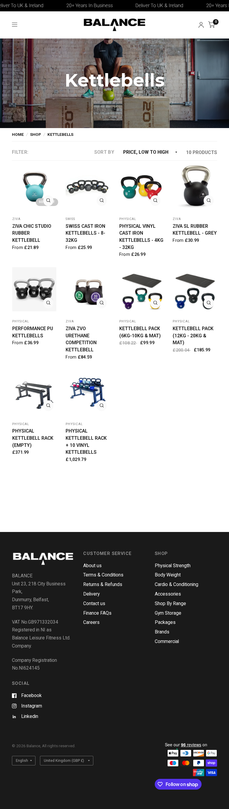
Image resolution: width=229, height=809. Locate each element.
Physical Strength (173, 565)
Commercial (167, 641)
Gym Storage (168, 613)
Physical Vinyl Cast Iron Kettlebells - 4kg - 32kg (141, 236)
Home (18, 134)
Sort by (104, 152)
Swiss (70, 219)
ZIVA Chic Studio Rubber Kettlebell (31, 233)
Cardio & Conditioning (176, 584)
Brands (162, 632)
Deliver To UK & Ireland (147, 5)
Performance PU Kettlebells (32, 332)
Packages (165, 622)
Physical (127, 219)
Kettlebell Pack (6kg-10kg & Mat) (140, 332)
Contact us (94, 603)
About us (92, 565)
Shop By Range (170, 603)
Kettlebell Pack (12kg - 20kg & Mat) (193, 335)
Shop (35, 134)
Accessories (168, 594)
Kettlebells (60, 134)
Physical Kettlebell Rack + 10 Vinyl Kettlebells (86, 441)
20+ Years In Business (76, 5)
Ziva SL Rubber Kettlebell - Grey (195, 229)
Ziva (16, 219)
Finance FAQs (97, 613)
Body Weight (168, 575)
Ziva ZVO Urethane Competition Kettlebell (81, 339)
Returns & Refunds (102, 584)
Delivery (91, 594)
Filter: (20, 152)
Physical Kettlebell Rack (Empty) (32, 438)
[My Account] (201, 24)
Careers (91, 622)
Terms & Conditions (103, 575)
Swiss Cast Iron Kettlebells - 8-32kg (85, 233)
